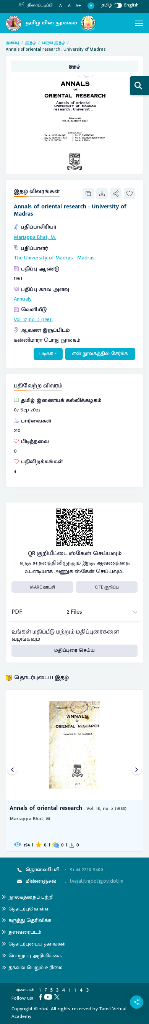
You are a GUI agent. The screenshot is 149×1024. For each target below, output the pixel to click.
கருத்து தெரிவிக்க (29, 920)
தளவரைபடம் (24, 932)
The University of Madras (43, 257)
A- (61, 6)
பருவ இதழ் (53, 42)
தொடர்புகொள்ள (29, 909)
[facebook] (41, 996)
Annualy (23, 299)
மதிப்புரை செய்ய (74, 650)
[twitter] (58, 996)
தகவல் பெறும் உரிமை (35, 967)
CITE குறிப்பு (107, 587)
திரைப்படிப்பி (39, 5)
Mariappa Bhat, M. (35, 237)
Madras (86, 257)
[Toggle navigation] (139, 23)
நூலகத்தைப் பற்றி (30, 897)
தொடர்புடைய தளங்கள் (37, 944)
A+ (78, 6)
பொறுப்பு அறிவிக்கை (35, 956)
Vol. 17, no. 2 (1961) (33, 319)
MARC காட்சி (42, 587)
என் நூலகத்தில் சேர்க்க (100, 353)
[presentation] (12, 770)
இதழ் (30, 42)
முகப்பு (12, 42)
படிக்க (46, 353)
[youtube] (49, 996)
